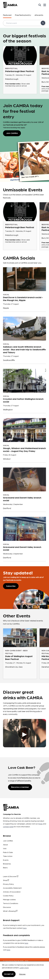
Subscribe (10, 586)
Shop (5, 880)
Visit (4, 848)
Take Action (7, 856)
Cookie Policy (8, 896)
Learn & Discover (10, 876)
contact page (8, 827)
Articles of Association (12, 892)
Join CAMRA (8, 841)
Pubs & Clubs (8, 852)
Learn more (24, 968)
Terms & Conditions (10, 903)
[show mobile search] (39, 4)
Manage (22, 974)
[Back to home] (10, 5)
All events (39, 15)
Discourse (7, 907)
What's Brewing (9, 911)
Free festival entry (23, 15)
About (5, 845)
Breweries (7, 864)
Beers (5, 867)
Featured (7, 15)
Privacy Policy (8, 884)
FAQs (40, 824)
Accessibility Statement (12, 888)
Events (6, 860)
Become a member (20, 787)
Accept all (8, 974)
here (25, 928)
